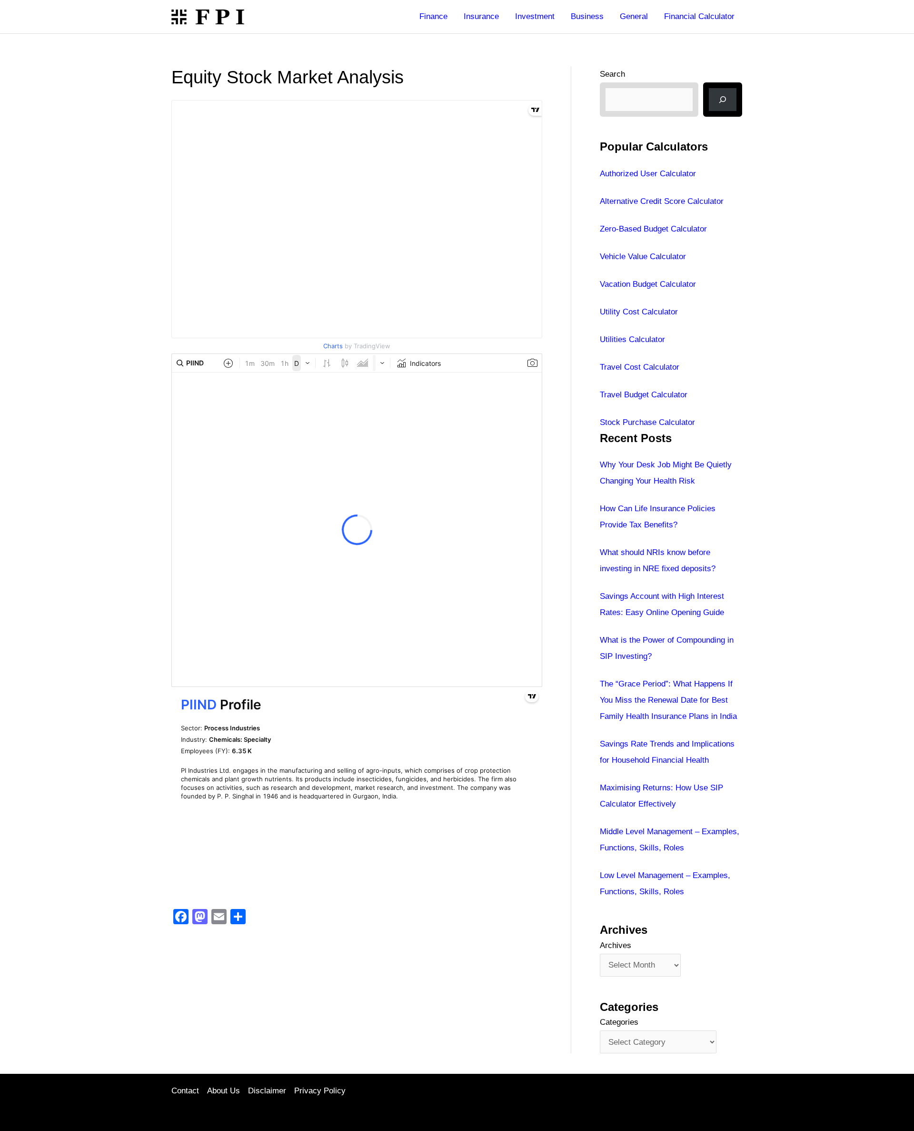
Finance (433, 16)
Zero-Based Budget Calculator (653, 228)
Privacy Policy (320, 1090)
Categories (619, 1022)
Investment (535, 16)
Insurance (481, 16)
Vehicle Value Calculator (643, 256)
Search (612, 74)
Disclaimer (267, 1090)
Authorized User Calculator (648, 173)
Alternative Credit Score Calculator (662, 201)
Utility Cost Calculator (639, 311)
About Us (223, 1090)
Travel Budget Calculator (643, 394)
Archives (615, 945)
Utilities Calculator (632, 339)
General (634, 16)
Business (587, 16)
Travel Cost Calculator (639, 367)
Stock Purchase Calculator (647, 422)
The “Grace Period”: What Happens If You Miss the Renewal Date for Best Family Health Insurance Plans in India (668, 700)
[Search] (722, 99)
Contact (185, 1090)
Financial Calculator (699, 16)
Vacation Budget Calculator (648, 284)
